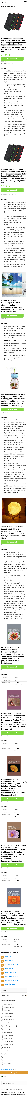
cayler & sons (5, 995)
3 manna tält (7, 1057)
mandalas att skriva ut (11, 964)
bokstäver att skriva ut (11, 980)
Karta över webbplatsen (8, 1083)
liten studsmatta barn (9, 1060)
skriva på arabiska (10, 984)
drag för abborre (8, 1050)
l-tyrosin (24, 995)
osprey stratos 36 (8, 1044)
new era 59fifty (7, 1063)
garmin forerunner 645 (9, 1041)
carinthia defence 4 (8, 1013)
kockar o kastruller (8, 1035)
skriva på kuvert (9, 960)
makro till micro (8, 1022)
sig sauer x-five (8, 1032)
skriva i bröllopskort (10, 972)
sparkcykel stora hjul (9, 1019)
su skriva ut (8, 956)
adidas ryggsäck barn (9, 1010)
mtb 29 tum (7, 1047)
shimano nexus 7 (8, 1038)
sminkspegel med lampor (10, 1029)
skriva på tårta (9, 968)
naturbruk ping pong (9, 1007)
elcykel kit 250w (8, 1004)
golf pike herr (7, 1053)
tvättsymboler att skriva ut (12, 976)
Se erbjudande (12, 59)
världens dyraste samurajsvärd (11, 1026)
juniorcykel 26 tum (8, 1016)
